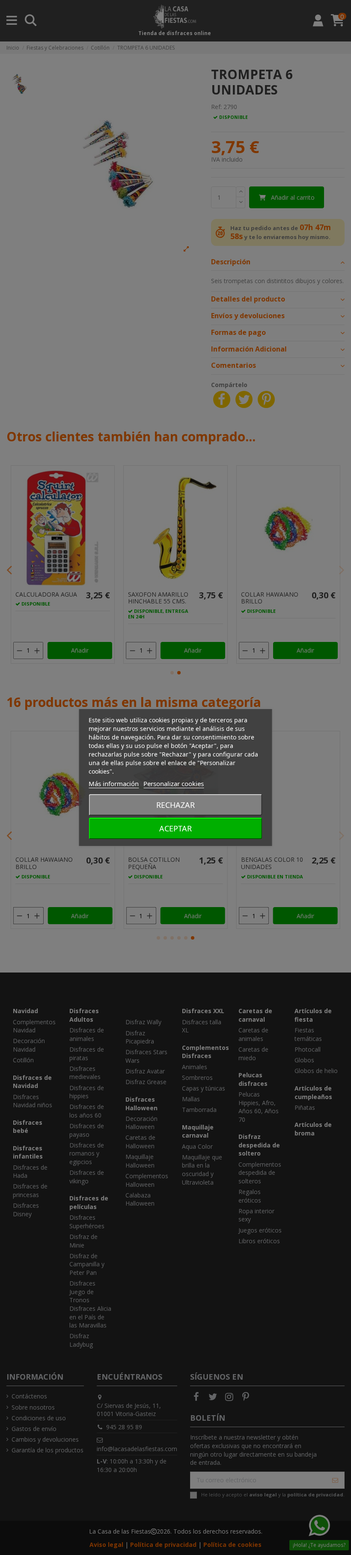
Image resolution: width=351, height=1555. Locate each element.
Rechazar (175, 805)
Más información (114, 783)
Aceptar (175, 828)
